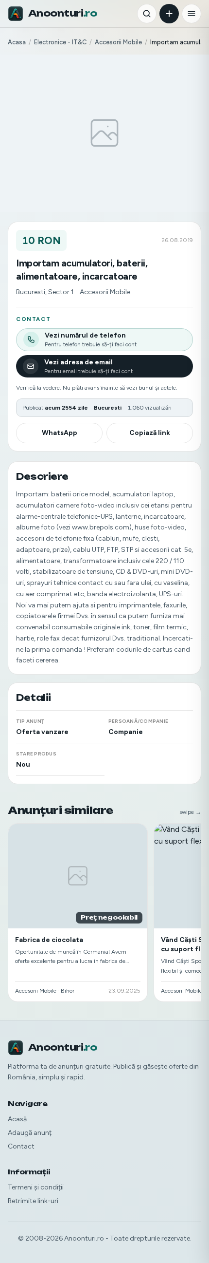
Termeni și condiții (36, 1187)
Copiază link (149, 433)
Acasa (17, 42)
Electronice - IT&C (60, 42)
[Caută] (147, 13)
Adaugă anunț (30, 1133)
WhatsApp (59, 433)
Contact (21, 1146)
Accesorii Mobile (118, 42)
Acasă (17, 1119)
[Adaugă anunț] (169, 13)
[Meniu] (191, 13)
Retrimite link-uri (33, 1201)
